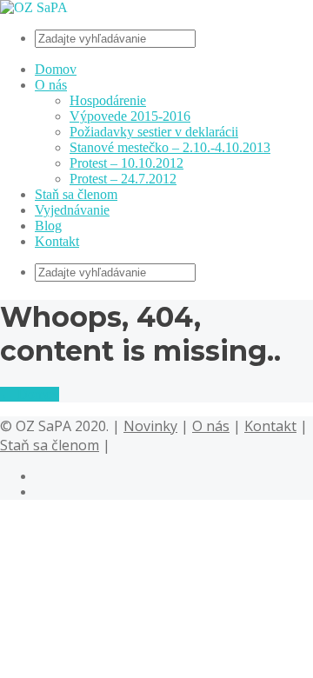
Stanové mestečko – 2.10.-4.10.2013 (170, 147)
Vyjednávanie (72, 210)
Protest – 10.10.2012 (126, 163)
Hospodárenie (108, 100)
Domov (56, 69)
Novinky (150, 425)
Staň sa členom (76, 194)
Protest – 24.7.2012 (123, 178)
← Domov (29, 394)
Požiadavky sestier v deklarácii (154, 131)
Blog (48, 225)
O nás (51, 84)
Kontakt (57, 241)
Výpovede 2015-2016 (130, 116)
